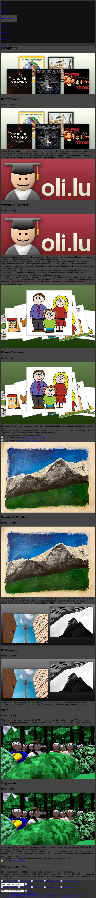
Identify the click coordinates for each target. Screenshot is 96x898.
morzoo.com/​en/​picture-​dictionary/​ (31, 440)
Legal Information (17, 896)
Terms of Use (54, 896)
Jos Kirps (15, 894)
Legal (29, 894)
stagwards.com (19, 861)
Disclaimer (30, 896)
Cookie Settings (67, 896)
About (22, 894)
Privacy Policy (41, 896)
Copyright (5, 896)
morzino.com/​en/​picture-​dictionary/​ (32, 437)
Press (34, 894)
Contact (78, 896)
